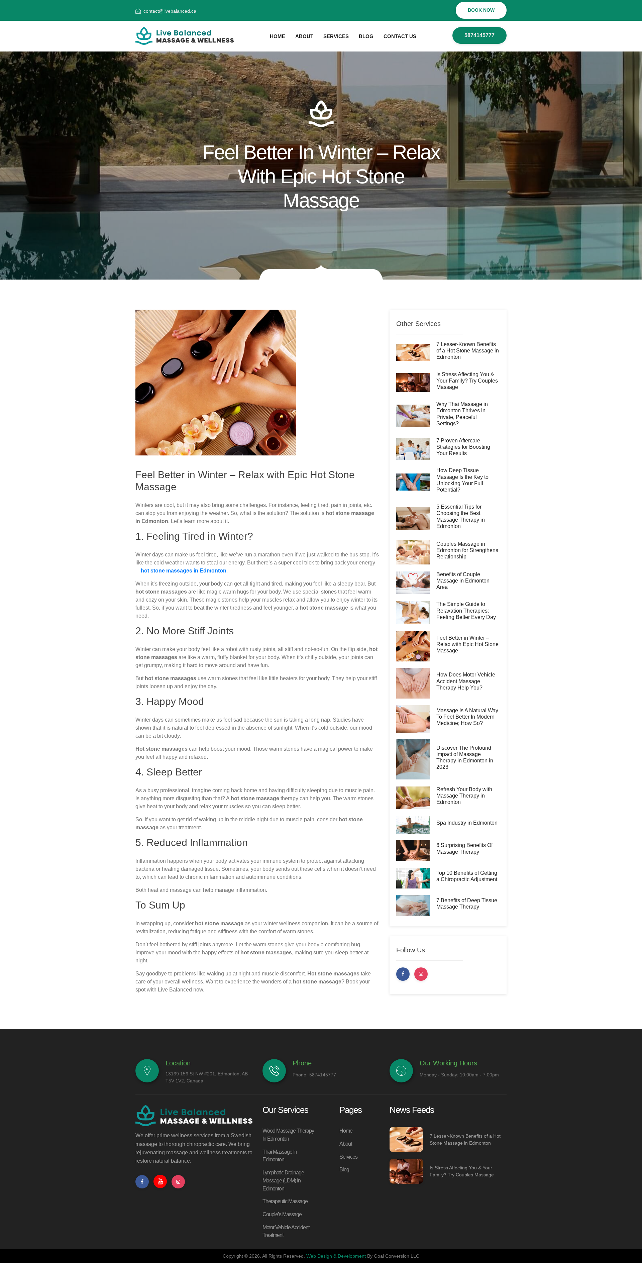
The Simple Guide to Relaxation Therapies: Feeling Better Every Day (466, 610)
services (336, 36)
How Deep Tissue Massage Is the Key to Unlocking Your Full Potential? (462, 480)
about (304, 36)
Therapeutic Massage (285, 1201)
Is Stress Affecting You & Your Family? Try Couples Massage (467, 381)
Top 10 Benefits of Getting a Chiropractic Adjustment (466, 876)
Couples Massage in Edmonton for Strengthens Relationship (467, 550)
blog (366, 36)
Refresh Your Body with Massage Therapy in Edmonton (464, 795)
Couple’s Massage (282, 1214)
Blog (344, 1169)
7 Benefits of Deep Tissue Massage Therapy (466, 904)
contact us (400, 36)
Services (348, 1157)
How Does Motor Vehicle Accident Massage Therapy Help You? (465, 681)
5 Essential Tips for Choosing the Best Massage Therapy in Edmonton (460, 516)
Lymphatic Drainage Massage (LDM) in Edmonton (283, 1180)
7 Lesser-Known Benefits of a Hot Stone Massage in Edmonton (467, 350)
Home (277, 36)
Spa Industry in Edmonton (467, 823)
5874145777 (479, 35)
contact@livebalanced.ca (169, 11)
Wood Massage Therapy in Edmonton (288, 1135)
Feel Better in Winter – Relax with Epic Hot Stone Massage (467, 644)
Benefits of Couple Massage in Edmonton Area (463, 580)
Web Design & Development (336, 1256)
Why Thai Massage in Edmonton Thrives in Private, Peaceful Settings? (462, 413)
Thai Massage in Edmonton (279, 1156)
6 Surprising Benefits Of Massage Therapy (464, 848)
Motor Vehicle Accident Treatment (285, 1231)
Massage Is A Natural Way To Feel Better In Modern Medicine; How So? (467, 717)
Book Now (481, 10)
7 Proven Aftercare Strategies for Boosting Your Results (463, 447)
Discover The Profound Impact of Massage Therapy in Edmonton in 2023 (464, 757)
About (345, 1144)
